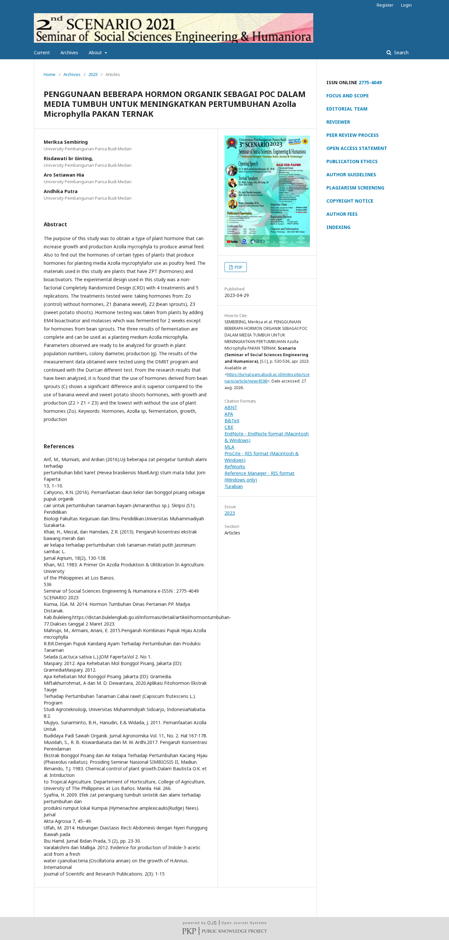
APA (229, 414)
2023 (93, 74)
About (96, 52)
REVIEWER (338, 122)
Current (42, 52)
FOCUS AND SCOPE (347, 95)
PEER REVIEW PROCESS (352, 135)
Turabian (234, 486)
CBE (229, 427)
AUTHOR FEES (342, 214)
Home (50, 74)
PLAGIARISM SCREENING (355, 188)
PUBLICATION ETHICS (352, 161)
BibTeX (232, 420)
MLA (229, 447)
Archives (69, 52)
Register (385, 5)
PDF (238, 267)
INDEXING (338, 227)
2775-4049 (370, 82)
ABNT (231, 407)
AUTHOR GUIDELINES (351, 174)
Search (401, 52)
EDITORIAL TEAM (346, 109)
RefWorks (235, 466)
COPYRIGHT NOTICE (349, 201)
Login (406, 5)
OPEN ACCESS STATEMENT (356, 148)
